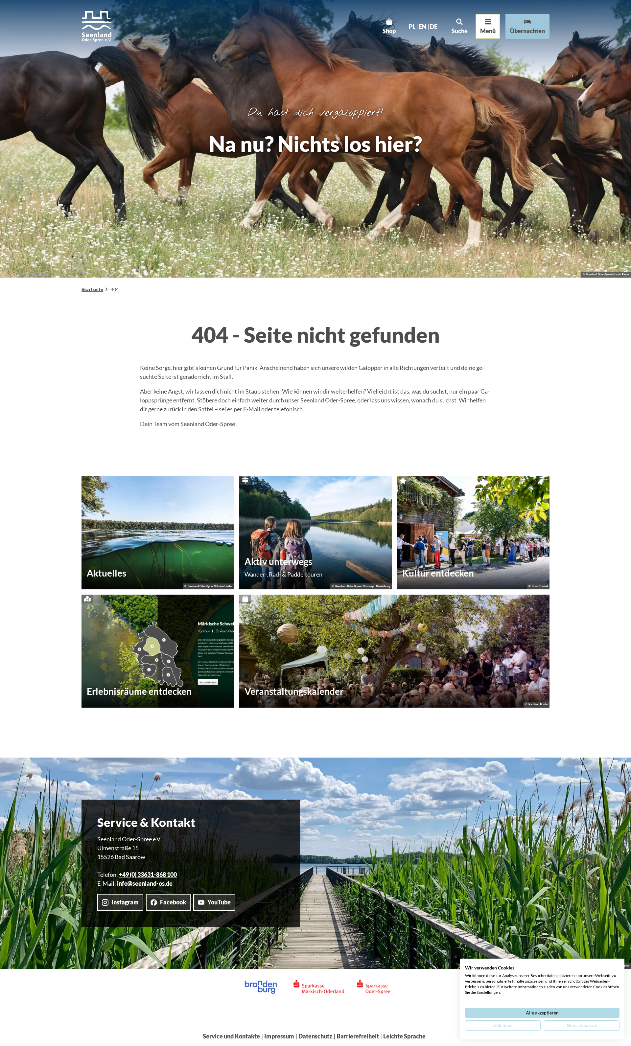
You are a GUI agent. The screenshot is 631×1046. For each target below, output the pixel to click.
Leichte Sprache (404, 1036)
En (423, 27)
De (433, 27)
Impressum (279, 1036)
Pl (412, 27)
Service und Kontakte (231, 1036)
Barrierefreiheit (358, 1036)
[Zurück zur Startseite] (97, 26)
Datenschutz (315, 1036)
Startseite (92, 289)
